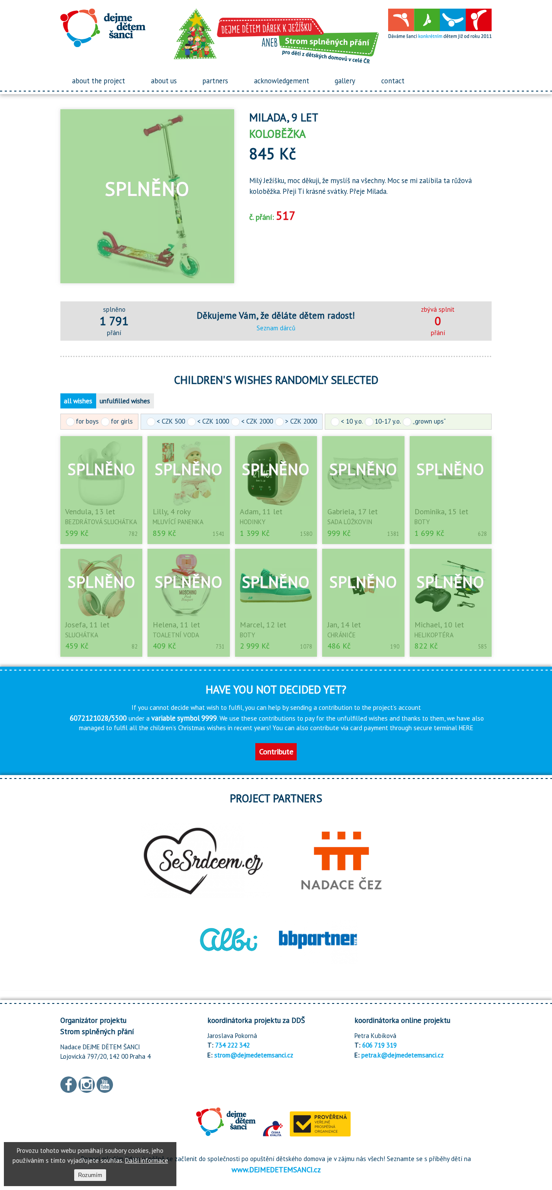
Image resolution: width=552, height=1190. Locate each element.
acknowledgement (281, 80)
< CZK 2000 (257, 421)
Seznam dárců (276, 328)
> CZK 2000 (301, 421)
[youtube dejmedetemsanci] (105, 1083)
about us (164, 80)
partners (215, 80)
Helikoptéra (434, 635)
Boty (422, 522)
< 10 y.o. (352, 421)
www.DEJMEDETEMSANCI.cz (276, 1169)
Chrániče (341, 635)
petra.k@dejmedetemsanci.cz (402, 1055)
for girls (122, 421)
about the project (98, 80)
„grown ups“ (429, 421)
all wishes (78, 401)
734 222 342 (232, 1045)
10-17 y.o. (388, 421)
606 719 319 (379, 1045)
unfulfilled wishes (125, 401)
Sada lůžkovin (349, 522)
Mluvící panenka (178, 522)
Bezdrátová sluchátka (101, 522)
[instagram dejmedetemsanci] (86, 1083)
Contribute (276, 751)
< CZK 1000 (213, 421)
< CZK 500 (171, 421)
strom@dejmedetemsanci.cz (253, 1055)
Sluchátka (81, 635)
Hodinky (253, 522)
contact (393, 80)
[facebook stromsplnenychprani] (68, 1083)
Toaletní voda (176, 635)
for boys (87, 421)
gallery (345, 80)
